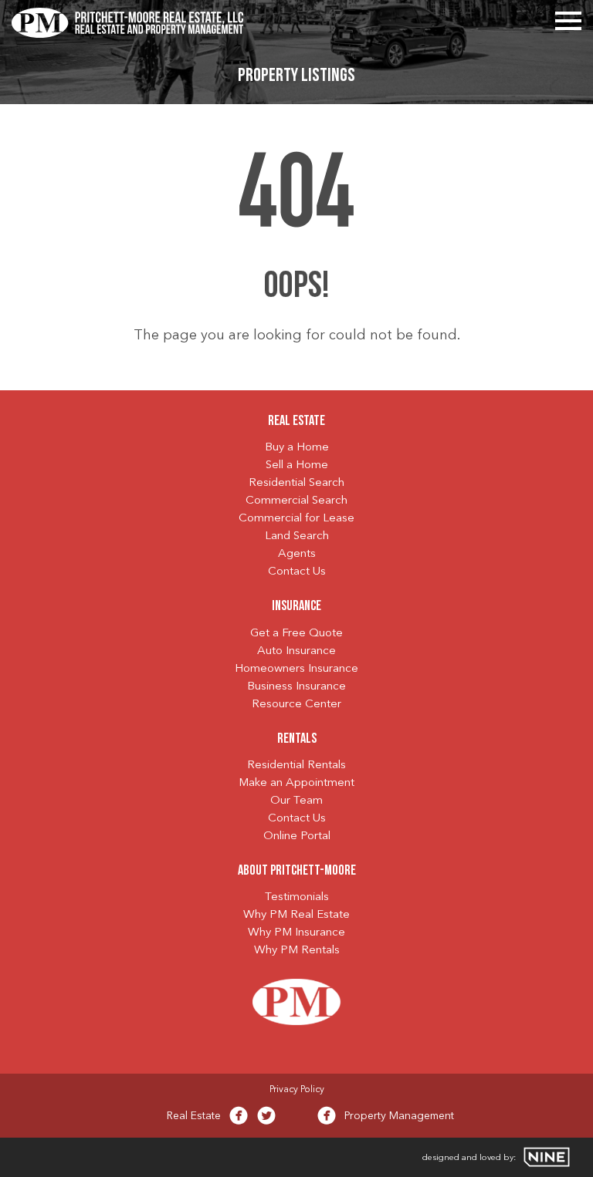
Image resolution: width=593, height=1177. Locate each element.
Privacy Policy (296, 1089)
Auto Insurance (296, 651)
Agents (297, 554)
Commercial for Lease (296, 518)
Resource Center (296, 704)
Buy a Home (297, 448)
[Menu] (568, 18)
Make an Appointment (296, 783)
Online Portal (296, 836)
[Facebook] (238, 1119)
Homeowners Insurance (296, 669)
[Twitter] (266, 1119)
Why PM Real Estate (296, 915)
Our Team (296, 801)
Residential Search (296, 483)
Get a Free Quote (296, 633)
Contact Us (297, 572)
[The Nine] (547, 1157)
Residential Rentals (296, 765)
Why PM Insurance (296, 933)
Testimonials (297, 897)
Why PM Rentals (297, 950)
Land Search (297, 536)
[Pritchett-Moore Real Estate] (127, 21)
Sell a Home (297, 465)
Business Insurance (296, 687)
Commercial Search (296, 501)
